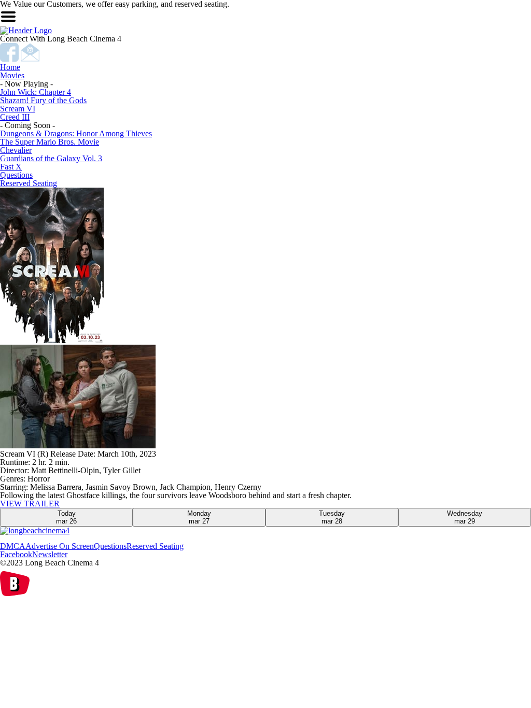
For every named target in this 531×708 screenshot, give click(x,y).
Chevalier (16, 150)
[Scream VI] (265, 397)
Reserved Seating (28, 183)
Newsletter (49, 554)
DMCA (12, 546)
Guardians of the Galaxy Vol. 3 (51, 158)
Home (10, 67)
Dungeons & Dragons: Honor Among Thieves (76, 133)
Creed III (15, 116)
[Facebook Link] (10, 58)
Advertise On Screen (59, 546)
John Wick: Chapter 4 (35, 92)
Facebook (16, 554)
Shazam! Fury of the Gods (43, 100)
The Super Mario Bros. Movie (49, 141)
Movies (12, 75)
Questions (16, 175)
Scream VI (17, 108)
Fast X (11, 166)
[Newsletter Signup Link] (30, 58)
